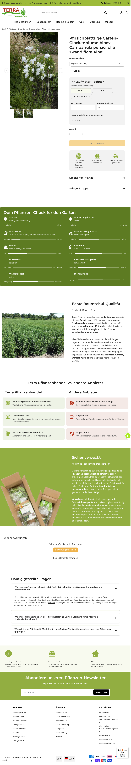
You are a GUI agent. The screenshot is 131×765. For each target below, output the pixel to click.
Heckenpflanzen (23, 21)
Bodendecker (44, 21)
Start (4, 29)
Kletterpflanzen (19, 728)
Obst (82, 21)
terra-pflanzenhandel (23, 757)
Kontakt (58, 736)
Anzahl (72, 129)
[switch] (121, 755)
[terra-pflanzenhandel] (15, 12)
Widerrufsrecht (104, 739)
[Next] (61, 70)
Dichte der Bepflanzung (82, 86)
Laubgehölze (18, 740)
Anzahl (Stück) (105, 103)
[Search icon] (105, 12)
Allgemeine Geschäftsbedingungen (107, 729)
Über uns (95, 21)
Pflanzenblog (60, 732)
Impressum (103, 712)
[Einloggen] (121, 12)
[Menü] (125, 748)
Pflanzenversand (62, 716)
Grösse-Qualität (76, 58)
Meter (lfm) (77, 103)
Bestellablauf (61, 720)
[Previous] (6, 70)
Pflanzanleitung (62, 724)
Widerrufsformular (106, 743)
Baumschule (60, 712)
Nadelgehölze (18, 736)
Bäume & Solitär (65, 21)
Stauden (51, 602)
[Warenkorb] (126, 12)
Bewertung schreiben (65, 549)
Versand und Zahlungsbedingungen (107, 719)
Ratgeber (108, 21)
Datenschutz (103, 735)
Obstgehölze (18, 724)
